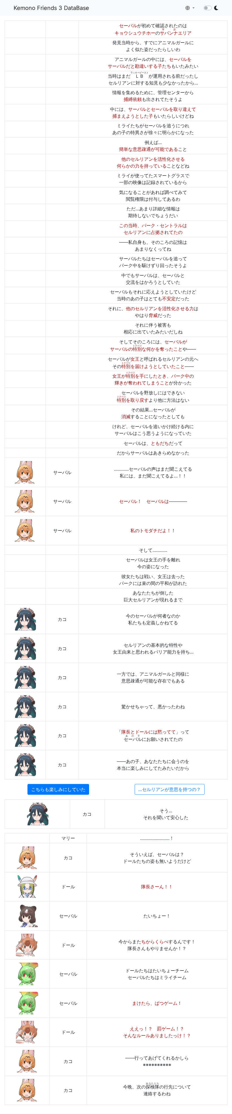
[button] (190, 8)
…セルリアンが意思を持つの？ (169, 789)
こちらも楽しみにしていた (58, 789)
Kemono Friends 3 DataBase (51, 8)
